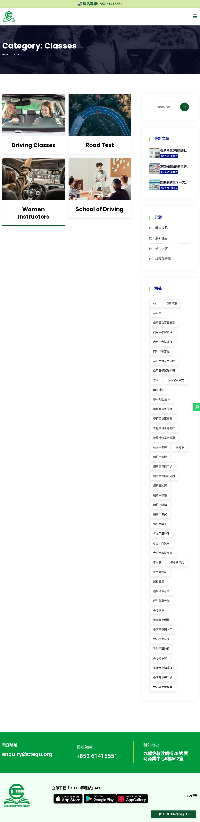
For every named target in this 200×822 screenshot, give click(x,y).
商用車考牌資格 (162, 332)
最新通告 (161, 238)
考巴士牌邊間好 (162, 553)
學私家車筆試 (176, 380)
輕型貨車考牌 (161, 591)
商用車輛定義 (161, 351)
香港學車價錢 (161, 620)
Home (5, 54)
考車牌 (157, 562)
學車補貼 (158, 390)
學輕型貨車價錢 (162, 409)
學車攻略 (161, 228)
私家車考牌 (160, 447)
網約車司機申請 (162, 466)
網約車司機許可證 (164, 476)
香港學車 (158, 610)
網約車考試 (160, 514)
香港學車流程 (161, 648)
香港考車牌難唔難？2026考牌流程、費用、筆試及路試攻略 (175, 150)
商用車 (157, 313)
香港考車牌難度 (162, 687)
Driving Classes (33, 145)
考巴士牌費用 (161, 543)
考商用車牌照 (161, 533)
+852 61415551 (97, 756)
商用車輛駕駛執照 (164, 370)
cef (155, 303)
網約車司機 (160, 457)
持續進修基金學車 (164, 437)
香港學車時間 (161, 639)
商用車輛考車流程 (164, 361)
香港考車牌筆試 (162, 677)
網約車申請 (160, 495)
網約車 (180, 447)
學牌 (156, 380)
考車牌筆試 (177, 562)
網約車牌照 (160, 485)
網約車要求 (160, 524)
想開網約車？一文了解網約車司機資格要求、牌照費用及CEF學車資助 (175, 182)
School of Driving (100, 209)
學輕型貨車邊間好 (164, 428)
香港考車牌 (160, 658)
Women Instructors (33, 213)
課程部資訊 (163, 259)
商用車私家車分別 (164, 322)
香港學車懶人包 (162, 629)
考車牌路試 (160, 572)
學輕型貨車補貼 (162, 418)
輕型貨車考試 (161, 600)
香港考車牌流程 (162, 668)
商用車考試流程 (162, 342)
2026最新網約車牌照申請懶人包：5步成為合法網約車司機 (175, 166)
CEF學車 (172, 303)
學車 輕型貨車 (161, 399)
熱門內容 (161, 248)
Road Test (100, 145)
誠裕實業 (158, 581)
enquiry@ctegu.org (27, 754)
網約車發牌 (160, 505)
